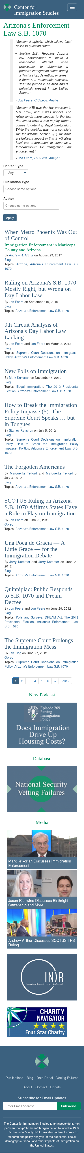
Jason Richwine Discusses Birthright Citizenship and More (38, 903)
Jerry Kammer (19, 561)
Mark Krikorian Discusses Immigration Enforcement (39, 863)
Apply (10, 217)
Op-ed (8, 524)
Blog (7, 259)
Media (42, 822)
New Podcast (42, 694)
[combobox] (23, 189)
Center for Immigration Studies (36, 10)
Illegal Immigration (29, 386)
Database (42, 758)
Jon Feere (16, 301)
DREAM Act (53, 617)
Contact (41, 1087)
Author (8, 198)
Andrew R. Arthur (21, 255)
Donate (55, 1087)
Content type (13, 166)
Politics (24, 448)
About (28, 1087)
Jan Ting (15, 653)
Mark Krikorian (19, 377)
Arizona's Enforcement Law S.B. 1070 (42, 310)
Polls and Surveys (29, 617)
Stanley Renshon (21, 430)
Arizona (21, 264)
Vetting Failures (67, 1077)
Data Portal (45, 1077)
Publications (14, 1077)
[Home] (7, 6)
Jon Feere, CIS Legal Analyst (38, 100)
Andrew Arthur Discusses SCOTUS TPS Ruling (41, 942)
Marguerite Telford (23, 473)
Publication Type (16, 181)
